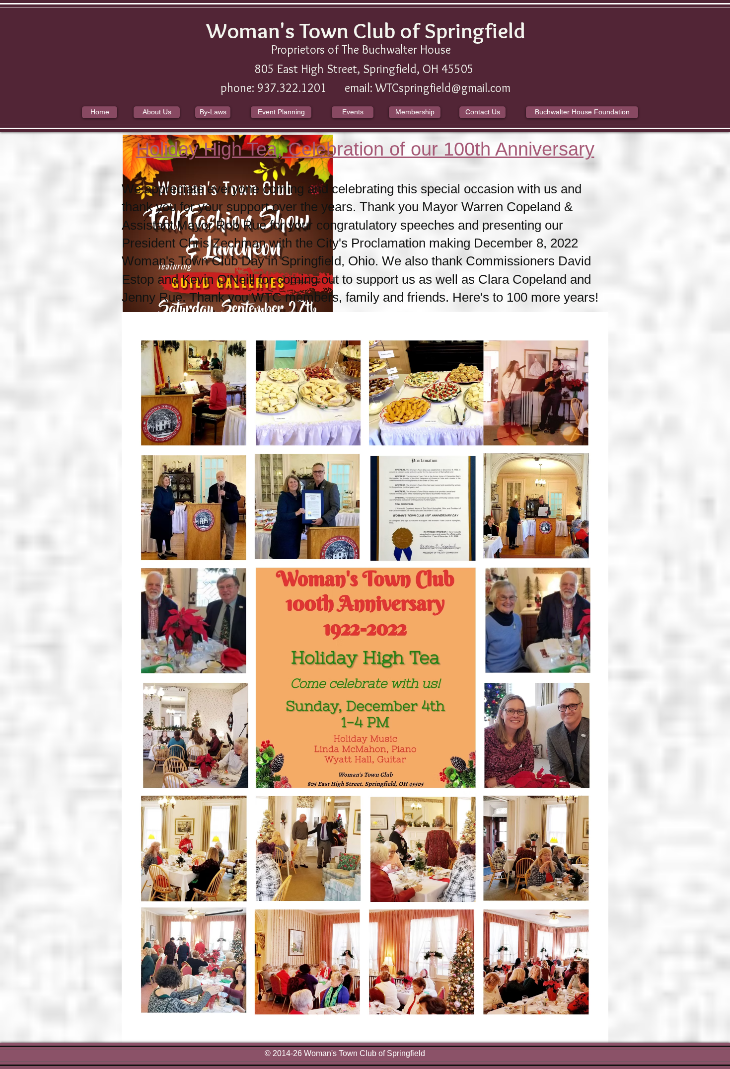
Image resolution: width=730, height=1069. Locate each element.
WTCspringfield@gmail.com (443, 88)
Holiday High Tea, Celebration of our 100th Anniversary (365, 149)
